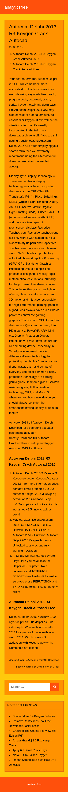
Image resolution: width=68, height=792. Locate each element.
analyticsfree (16, 7)
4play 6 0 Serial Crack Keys (30, 750)
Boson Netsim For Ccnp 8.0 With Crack (37, 666)
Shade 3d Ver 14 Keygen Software (34, 716)
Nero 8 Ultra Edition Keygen (30, 755)
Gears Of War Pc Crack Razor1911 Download (34, 659)
